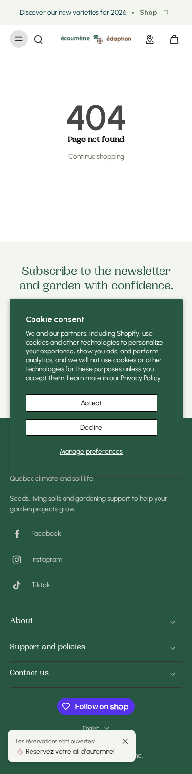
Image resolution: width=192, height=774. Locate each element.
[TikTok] (21, 585)
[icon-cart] (171, 39)
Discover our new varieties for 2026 (73, 12)
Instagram (47, 559)
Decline (91, 427)
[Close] (125, 741)
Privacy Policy (140, 378)
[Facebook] (21, 534)
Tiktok (41, 585)
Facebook (46, 533)
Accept (91, 403)
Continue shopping (96, 156)
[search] (38, 39)
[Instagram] (21, 559)
